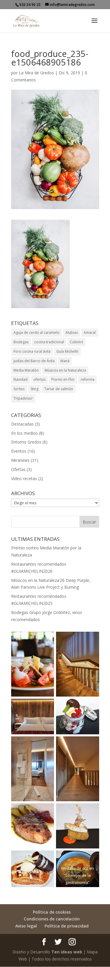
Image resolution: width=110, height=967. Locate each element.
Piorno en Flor (63, 379)
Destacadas (22, 424)
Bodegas (20, 341)
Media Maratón (26, 370)
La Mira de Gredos (36, 72)
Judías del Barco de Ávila (34, 360)
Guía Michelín (67, 351)
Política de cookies (52, 912)
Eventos (18, 451)
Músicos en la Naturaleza (65, 370)
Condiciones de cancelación (52, 919)
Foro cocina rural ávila (31, 351)
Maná (65, 360)
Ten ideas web (66, 952)
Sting (34, 388)
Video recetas (24, 478)
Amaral (90, 332)
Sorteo (19, 388)
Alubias (71, 332)
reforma (87, 379)
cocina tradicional (49, 341)
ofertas (39, 379)
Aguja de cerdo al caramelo (36, 332)
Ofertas (18, 469)
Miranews (20, 460)
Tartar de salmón (58, 388)
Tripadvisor (23, 398)
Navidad (20, 379)
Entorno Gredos (26, 442)
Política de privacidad (67, 926)
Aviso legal (26, 926)
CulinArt (76, 341)
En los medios (24, 433)
